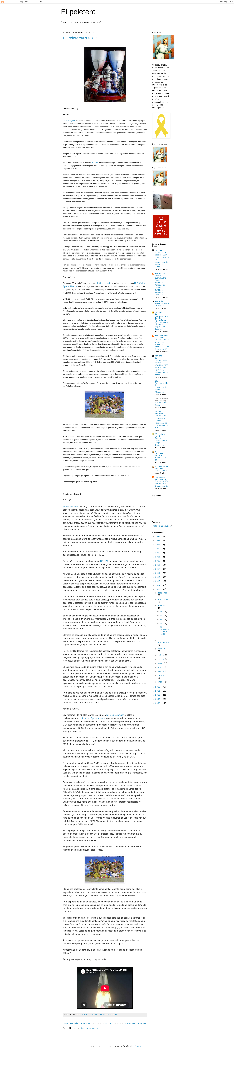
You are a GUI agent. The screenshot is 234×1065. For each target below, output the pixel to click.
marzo (161, 671)
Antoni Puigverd (69, 120)
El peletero (78, 12)
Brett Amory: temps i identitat (161, 442)
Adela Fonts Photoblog (161, 400)
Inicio (108, 1024)
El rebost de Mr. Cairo (160, 436)
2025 (158, 541)
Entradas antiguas (135, 1024)
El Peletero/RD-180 (80, 38)
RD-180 (95, 162)
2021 (158, 557)
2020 (158, 561)
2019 (158, 565)
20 (162, 616)
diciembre (163, 593)
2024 (158, 545)
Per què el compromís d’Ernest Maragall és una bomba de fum (161, 422)
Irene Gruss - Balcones (162, 304)
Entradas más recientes (76, 1024)
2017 (158, 573)
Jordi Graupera (160, 413)
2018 (158, 569)
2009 (158, 699)
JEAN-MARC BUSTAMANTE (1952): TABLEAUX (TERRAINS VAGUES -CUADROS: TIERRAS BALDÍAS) (160, 285)
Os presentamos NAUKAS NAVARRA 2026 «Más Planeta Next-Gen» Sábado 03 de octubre (161, 366)
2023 (158, 549)
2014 (158, 585)
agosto (161, 649)
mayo (161, 663)
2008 (158, 703)
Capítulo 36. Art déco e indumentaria (161, 483)
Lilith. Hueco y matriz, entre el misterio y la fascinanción (162, 344)
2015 (158, 581)
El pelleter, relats (160, 454)
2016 (158, 577)
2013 (158, 589)
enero (161, 682)
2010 (158, 695)
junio (161, 659)
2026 (158, 537)
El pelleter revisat (161, 468)
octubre (162, 606)
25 (162, 612)
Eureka (158, 250)
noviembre (163, 599)
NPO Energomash (103, 283)
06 (162, 624)
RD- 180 (104, 560)
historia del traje (160, 478)
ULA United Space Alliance (92, 718)
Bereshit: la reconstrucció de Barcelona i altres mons (161, 317)
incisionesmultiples (161, 337)
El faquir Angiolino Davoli (160, 326)
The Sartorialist (161, 383)
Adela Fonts (161, 471)
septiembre (162, 642)
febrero (162, 675)
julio (161, 655)
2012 (158, 687)
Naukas (158, 356)
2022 (158, 553)
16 (162, 620)
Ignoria (159, 301)
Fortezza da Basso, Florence (161, 389)
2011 (158, 691)
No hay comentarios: (109, 1015)
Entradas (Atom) (90, 1028)
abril (161, 667)
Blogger (138, 1046)
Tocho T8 (160, 273)
